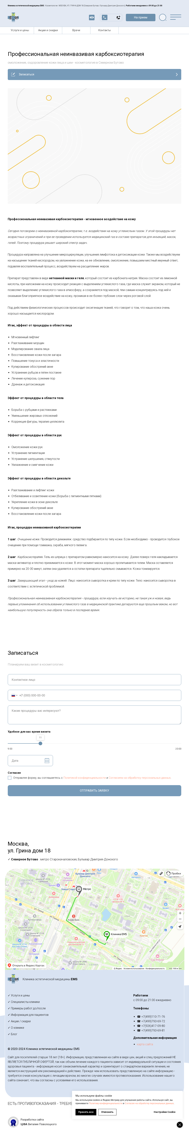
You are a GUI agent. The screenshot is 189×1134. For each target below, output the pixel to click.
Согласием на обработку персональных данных (140, 777)
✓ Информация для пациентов (28, 1015)
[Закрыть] (180, 1125)
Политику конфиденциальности (105, 1103)
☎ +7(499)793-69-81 (151, 1030)
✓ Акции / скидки (19, 1021)
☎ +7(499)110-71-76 (151, 1016)
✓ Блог (12, 1034)
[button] (140, 17)
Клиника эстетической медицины (50, 979)
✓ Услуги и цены (19, 995)
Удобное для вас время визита (29, 731)
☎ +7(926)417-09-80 (151, 1026)
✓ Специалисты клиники (24, 1002)
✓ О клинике (16, 1027)
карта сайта (145, 1044)
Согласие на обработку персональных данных (149, 1103)
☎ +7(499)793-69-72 (151, 1021)
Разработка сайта (32, 1119)
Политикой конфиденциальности (84, 777)
